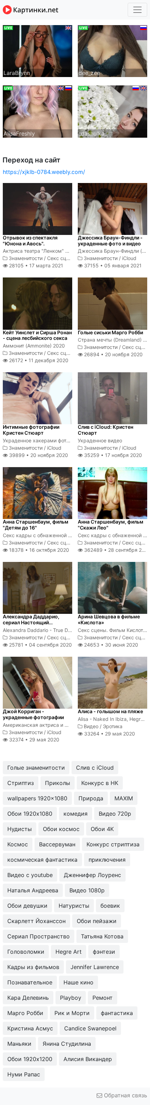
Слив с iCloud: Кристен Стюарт (105, 430)
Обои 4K (102, 828)
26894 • (113, 354)
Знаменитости (26, 258)
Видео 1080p (87, 890)
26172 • (38, 360)
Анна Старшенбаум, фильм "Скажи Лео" (110, 525)
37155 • (112, 265)
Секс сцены (61, 258)
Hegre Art (68, 951)
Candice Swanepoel (90, 1028)
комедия (75, 813)
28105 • (35, 265)
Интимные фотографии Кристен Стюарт (31, 430)
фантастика (117, 1012)
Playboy (70, 997)
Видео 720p (115, 813)
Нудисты (19, 828)
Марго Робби (25, 1012)
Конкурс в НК (99, 782)
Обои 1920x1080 (29, 813)
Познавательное (29, 982)
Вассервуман (57, 844)
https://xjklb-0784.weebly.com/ (44, 171)
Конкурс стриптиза (113, 844)
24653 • (110, 645)
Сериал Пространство (38, 936)
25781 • (40, 645)
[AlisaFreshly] (37, 110)
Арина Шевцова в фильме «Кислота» (109, 619)
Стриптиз (20, 782)
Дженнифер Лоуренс (92, 874)
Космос (17, 844)
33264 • (109, 734)
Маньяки (19, 1043)
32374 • (33, 739)
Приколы (57, 782)
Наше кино (78, 982)
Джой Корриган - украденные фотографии (33, 714)
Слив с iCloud (95, 767)
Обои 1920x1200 (29, 1059)
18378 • (38, 550)
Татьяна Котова (102, 936)
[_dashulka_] (112, 110)
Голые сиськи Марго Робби (110, 332)
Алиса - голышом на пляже (110, 711)
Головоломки (25, 951)
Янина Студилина (67, 1043)
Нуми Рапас (23, 1074)
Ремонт (102, 997)
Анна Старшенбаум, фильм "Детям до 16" (35, 525)
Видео (91, 726)
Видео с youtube (30, 874)
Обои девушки (27, 905)
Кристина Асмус (30, 1028)
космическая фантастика (42, 859)
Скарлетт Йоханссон (36, 920)
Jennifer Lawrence (94, 966)
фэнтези (104, 951)
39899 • (38, 455)
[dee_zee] (112, 50)
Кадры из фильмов (33, 966)
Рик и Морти (72, 1012)
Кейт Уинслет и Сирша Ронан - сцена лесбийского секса (37, 335)
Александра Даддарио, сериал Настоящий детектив (31, 622)
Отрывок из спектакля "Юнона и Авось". (30, 240)
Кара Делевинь (28, 997)
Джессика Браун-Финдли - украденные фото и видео (110, 240)
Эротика (112, 726)
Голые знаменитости (36, 767)
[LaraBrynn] (37, 50)
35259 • (112, 455)
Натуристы (74, 905)
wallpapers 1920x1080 (37, 798)
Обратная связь (124, 1095)
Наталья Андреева (32, 890)
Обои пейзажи (97, 920)
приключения (107, 859)
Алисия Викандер (87, 1059)
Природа (90, 798)
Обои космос (61, 828)
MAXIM (123, 798)
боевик (110, 905)
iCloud (129, 258)
